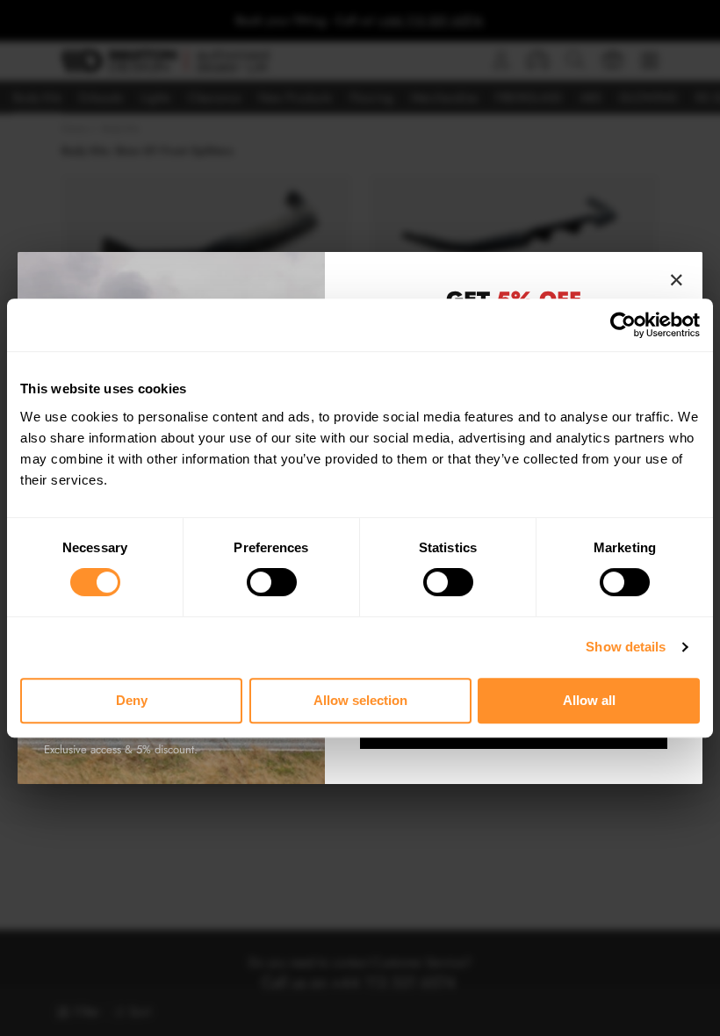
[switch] (272, 582)
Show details (626, 646)
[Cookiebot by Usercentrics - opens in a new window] (623, 325)
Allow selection (360, 700)
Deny (132, 700)
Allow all (589, 700)
